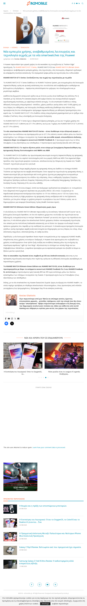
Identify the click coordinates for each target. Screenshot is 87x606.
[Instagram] (74, 3)
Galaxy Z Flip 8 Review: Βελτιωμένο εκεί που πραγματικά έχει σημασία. (50, 547)
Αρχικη (5, 11)
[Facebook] (72, 3)
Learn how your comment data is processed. (49, 447)
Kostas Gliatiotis (20, 59)
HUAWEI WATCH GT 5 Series (26, 67)
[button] (6, 360)
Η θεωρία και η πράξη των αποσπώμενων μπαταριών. (43, 506)
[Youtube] (76, 3)
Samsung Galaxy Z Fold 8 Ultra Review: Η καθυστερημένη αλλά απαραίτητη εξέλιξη (46, 562)
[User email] (18, 319)
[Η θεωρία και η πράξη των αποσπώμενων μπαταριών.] (10, 509)
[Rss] (79, 3)
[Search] (82, 3)
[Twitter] (15, 319)
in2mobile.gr (10, 312)
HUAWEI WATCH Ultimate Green (67, 67)
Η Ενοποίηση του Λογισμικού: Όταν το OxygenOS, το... (23, 373)
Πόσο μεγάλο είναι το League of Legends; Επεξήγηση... (64, 373)
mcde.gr (66, 593)
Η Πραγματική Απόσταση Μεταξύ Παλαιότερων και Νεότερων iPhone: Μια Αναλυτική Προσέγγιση (50, 534)
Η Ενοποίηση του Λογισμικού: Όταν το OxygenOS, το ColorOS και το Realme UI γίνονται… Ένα (49, 520)
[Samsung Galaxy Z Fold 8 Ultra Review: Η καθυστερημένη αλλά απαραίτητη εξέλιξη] (10, 564)
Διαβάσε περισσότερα (60, 604)
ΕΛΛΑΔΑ (15, 11)
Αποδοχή (45, 604)
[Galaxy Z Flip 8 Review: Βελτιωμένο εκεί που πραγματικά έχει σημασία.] (10, 550)
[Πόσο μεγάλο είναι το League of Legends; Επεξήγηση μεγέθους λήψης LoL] (64, 356)
